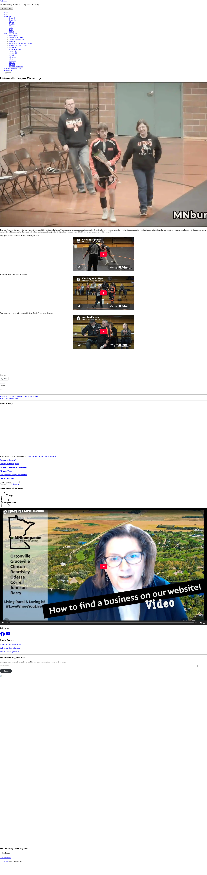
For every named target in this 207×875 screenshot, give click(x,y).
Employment (13, 47)
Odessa (11, 26)
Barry (11, 30)
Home (6, 12)
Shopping (12, 41)
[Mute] (201, 623)
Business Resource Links (12, 69)
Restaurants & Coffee (16, 37)
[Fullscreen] (204, 623)
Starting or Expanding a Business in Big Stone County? (19, 396)
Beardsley (12, 24)
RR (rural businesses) (16, 67)
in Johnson (12, 61)
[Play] (3, 623)
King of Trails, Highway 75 (9, 652)
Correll (11, 28)
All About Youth (6, 471)
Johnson (11, 32)
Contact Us (8, 70)
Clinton (11, 22)
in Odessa (12, 63)
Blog (6, 14)
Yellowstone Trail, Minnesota (10, 648)
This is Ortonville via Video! (9, 398)
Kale (6, 861)
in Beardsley (13, 57)
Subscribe (5, 671)
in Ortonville (13, 51)
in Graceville (13, 53)
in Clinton (12, 55)
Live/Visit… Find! (10, 34)
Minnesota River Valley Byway (10, 644)
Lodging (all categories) (17, 39)
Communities (8, 16)
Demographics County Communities (13, 475)
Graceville (12, 20)
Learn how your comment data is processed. (42, 456)
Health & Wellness (15, 49)
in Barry (11, 59)
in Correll (12, 65)
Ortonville (12, 18)
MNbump (3, 1)
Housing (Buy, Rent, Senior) (18, 45)
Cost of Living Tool (7, 478)
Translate (16, 484)
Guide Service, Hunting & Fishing (20, 43)
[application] (103, 566)
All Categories (13, 35)
